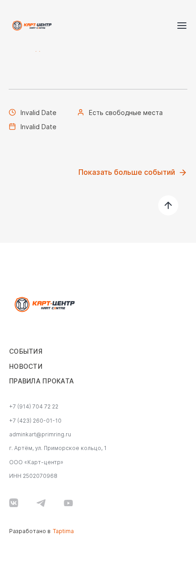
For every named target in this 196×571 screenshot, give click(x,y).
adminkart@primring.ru (40, 434)
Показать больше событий (126, 172)
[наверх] (168, 205)
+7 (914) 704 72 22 (33, 406)
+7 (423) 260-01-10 (35, 421)
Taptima (63, 531)
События (25, 351)
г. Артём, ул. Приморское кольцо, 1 (58, 448)
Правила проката (41, 381)
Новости (25, 366)
